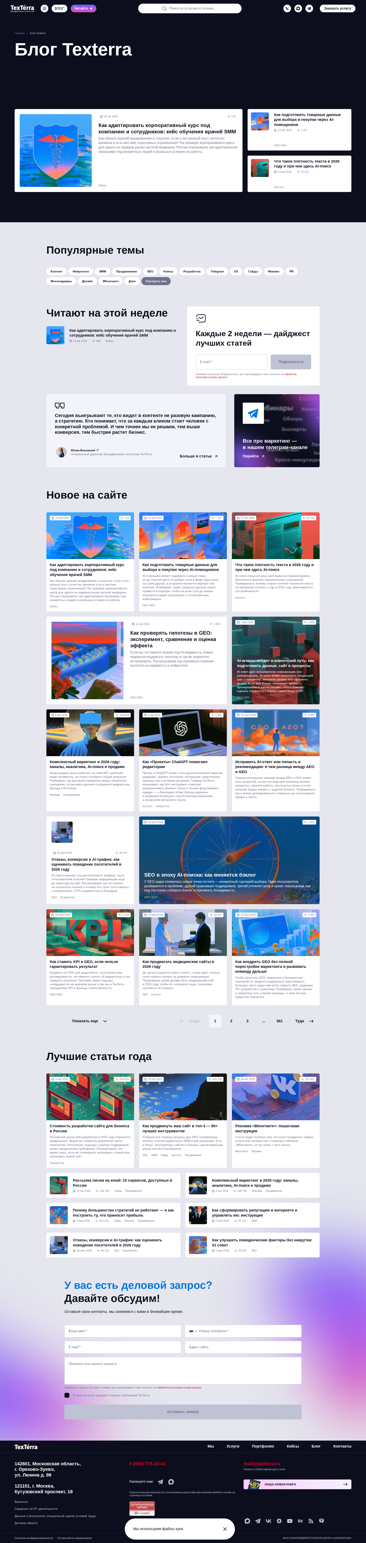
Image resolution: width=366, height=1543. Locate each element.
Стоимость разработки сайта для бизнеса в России (89, 1128)
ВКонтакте (110, 281)
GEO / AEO (280, 145)
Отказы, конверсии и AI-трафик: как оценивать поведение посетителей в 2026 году (86, 864)
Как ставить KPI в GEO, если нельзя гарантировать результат (84, 964)
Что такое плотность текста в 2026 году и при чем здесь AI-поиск (307, 163)
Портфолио (263, 1446)
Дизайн (87, 281)
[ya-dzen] (279, 1521)
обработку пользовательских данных (179, 1387)
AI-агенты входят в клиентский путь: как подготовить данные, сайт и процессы (275, 663)
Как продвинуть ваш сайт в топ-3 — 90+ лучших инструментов (180, 1128)
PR (292, 271)
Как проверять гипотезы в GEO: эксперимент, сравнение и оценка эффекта (173, 639)
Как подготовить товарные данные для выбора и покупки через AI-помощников (307, 120)
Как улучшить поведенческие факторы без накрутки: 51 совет (262, 1242)
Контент (279, 187)
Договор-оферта (26, 1523)
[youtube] (290, 1521)
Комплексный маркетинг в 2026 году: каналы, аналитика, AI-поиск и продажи (87, 764)
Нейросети (81, 271)
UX (236, 271)
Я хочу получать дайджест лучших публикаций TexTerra (111, 1395)
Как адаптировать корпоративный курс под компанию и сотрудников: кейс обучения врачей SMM (167, 128)
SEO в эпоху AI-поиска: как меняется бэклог (200, 875)
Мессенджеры (61, 281)
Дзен (132, 281)
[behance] (300, 1521)
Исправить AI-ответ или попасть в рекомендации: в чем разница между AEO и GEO (274, 767)
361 (279, 1021)
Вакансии (21, 1501)
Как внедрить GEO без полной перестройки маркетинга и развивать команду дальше (270, 967)
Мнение (273, 271)
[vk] (268, 1521)
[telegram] (309, 8)
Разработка (192, 271)
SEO (150, 271)
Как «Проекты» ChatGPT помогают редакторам (175, 764)
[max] (298, 8)
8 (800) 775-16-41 (147, 1463)
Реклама (55, 794)
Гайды (253, 271)
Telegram (217, 271)
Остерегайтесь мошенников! (74, 1538)
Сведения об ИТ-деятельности (36, 1508)
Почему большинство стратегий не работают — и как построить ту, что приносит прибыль (123, 1212)
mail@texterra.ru (262, 1463)
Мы (211, 1446)
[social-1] (311, 1521)
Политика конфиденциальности (34, 1538)
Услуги (233, 1446)
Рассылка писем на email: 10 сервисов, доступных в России (122, 1182)
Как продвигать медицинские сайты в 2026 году (178, 964)
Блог (316, 1446)
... (263, 1021)
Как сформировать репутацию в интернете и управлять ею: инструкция (254, 1212)
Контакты (342, 1446)
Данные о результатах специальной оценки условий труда (55, 1516)
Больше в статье (196, 456)
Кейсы (102, 185)
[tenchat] (321, 1521)
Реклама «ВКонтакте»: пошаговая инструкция (267, 1128)
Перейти (251, 456)
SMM (102, 271)
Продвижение (126, 271)
